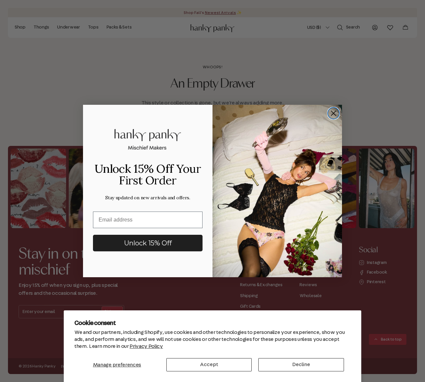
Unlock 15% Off (148, 243)
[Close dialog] (333, 113)
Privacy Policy (146, 346)
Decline (301, 364)
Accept (209, 364)
